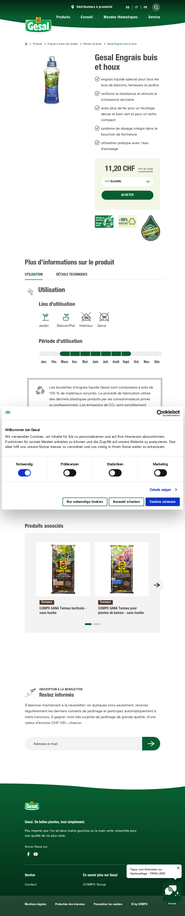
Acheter (127, 195)
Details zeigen (160, 490)
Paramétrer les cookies (108, 904)
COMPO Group (94, 884)
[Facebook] (28, 854)
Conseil (87, 17)
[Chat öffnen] (172, 893)
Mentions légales (35, 904)
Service (154, 17)
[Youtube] (35, 854)
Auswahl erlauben (126, 502)
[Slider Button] (157, 585)
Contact (31, 884)
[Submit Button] (151, 743)
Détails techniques (71, 275)
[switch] (69, 473)
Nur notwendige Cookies (85, 502)
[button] (88, 624)
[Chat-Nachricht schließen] (178, 868)
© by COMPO (139, 904)
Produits (63, 17)
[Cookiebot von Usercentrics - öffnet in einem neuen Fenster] (160, 413)
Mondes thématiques (121, 17)
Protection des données (70, 904)
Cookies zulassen (163, 502)
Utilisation (34, 275)
